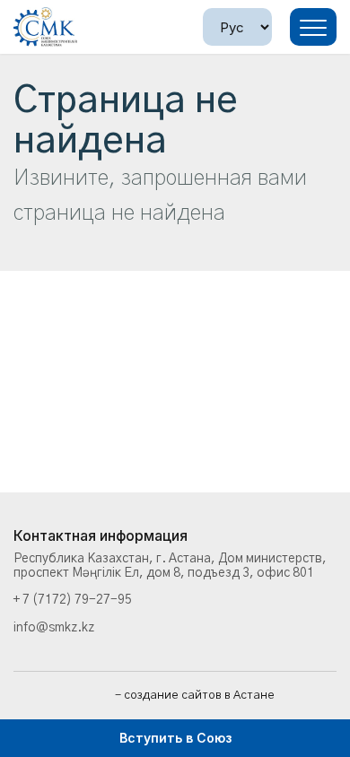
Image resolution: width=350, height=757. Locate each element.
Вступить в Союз (175, 737)
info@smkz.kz (53, 628)
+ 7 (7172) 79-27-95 (72, 600)
